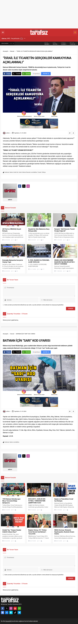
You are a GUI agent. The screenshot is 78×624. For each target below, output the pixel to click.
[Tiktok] (15, 612)
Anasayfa (5, 51)
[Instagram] (11, 608)
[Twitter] (6, 608)
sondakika (34, 172)
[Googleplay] (11, 612)
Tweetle (18, 73)
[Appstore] (6, 612)
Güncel (12, 333)
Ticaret (39, 172)
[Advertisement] (39, 14)
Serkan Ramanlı (26, 172)
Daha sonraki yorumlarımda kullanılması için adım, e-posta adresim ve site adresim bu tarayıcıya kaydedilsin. (34, 304)
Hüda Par (15, 172)
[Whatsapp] (19, 608)
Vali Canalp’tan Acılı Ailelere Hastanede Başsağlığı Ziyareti (27, 43)
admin (8, 133)
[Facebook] (2, 608)
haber (11, 172)
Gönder (28, 73)
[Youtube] (15, 608)
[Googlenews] (2, 612)
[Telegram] (19, 612)
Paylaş (9, 73)
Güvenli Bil (9, 621)
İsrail (20, 172)
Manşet (12, 51)
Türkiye (44, 172)
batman (7, 172)
